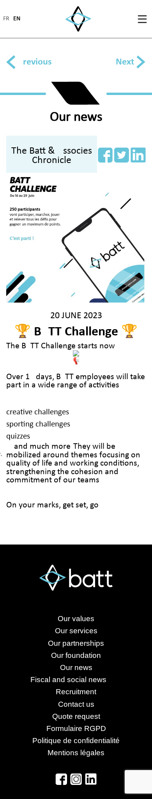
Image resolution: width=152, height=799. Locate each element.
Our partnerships (76, 643)
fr (6, 18)
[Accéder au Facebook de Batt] (61, 779)
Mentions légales (76, 753)
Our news (76, 667)
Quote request (76, 716)
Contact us (76, 704)
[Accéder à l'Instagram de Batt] (76, 779)
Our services (76, 631)
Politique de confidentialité (76, 740)
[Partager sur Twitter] (121, 154)
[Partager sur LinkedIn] (138, 155)
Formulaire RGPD (76, 728)
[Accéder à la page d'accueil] (78, 19)
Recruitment (76, 692)
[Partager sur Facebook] (105, 154)
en (16, 18)
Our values (76, 618)
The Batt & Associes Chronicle (51, 156)
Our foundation (76, 655)
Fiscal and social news (76, 679)
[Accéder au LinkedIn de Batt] (90, 779)
